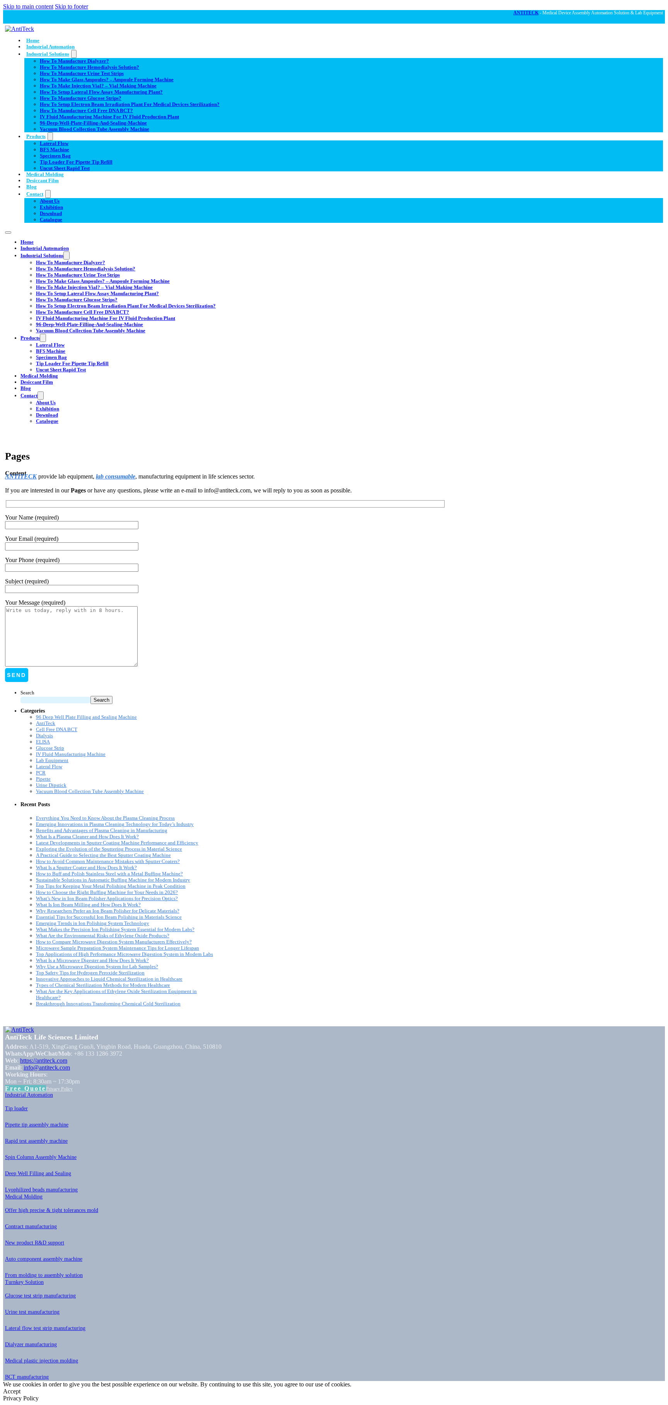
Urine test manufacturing (32, 1312)
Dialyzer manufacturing (31, 1344)
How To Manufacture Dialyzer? (74, 61)
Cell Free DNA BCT (56, 729)
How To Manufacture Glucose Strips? (80, 98)
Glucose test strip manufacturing (40, 1296)
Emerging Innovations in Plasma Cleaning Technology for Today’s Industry (115, 824)
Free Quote (25, 1088)
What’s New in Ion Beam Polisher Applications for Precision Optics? (107, 898)
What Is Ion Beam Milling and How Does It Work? (88, 905)
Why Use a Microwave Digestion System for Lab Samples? (97, 966)
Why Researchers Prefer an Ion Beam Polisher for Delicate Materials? (107, 911)
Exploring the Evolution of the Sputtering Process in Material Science (109, 849)
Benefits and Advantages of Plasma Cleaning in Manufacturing (101, 830)
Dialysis (44, 735)
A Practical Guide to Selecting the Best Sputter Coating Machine (103, 855)
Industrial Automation (50, 47)
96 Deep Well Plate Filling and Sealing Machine (86, 717)
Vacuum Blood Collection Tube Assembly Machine (94, 129)
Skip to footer (71, 6)
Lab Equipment (52, 760)
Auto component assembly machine (43, 1259)
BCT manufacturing (27, 1377)
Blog (31, 187)
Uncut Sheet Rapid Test (65, 168)
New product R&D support (34, 1243)
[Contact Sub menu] (48, 194)
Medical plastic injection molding (41, 1361)
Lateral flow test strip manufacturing (45, 1328)
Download (51, 213)
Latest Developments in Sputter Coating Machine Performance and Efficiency (117, 843)
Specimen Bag (55, 156)
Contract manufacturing (31, 1226)
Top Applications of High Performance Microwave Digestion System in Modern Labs (124, 954)
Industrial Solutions (47, 54)
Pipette (43, 779)
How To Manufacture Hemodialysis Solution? (89, 67)
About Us (50, 201)
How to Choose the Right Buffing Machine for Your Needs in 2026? (107, 892)
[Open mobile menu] (8, 232)
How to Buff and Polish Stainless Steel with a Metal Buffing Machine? (109, 874)
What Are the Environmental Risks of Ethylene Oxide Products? (102, 935)
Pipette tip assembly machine (36, 1125)
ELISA (43, 742)
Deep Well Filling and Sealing (38, 1173)
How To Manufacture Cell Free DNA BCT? (86, 110)
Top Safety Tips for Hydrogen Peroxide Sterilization (90, 973)
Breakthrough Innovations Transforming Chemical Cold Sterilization (108, 1004)
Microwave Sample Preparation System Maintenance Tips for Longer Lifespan (117, 948)
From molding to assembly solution (44, 1275)
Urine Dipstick (51, 785)
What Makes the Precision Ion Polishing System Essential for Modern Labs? (115, 929)
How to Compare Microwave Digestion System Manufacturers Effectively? (114, 942)
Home (32, 40)
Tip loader (16, 1108)
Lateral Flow (54, 143)
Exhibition (51, 207)
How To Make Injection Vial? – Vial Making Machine (98, 86)
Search (27, 693)
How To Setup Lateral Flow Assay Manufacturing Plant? (101, 92)
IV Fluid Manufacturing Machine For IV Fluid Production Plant (109, 117)
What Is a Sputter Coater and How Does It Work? (86, 867)
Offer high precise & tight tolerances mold (51, 1210)
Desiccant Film (42, 180)
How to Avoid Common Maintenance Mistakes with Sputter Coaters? (108, 861)
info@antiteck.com (47, 1067)
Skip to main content (28, 6)
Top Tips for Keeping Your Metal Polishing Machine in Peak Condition (111, 886)
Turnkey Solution (24, 1282)
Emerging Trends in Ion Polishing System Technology (92, 923)
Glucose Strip (50, 748)
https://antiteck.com (43, 1060)
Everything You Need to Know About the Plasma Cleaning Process (105, 818)
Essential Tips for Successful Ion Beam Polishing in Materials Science (109, 917)
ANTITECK (525, 12)
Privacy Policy (59, 1089)
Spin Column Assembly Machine (41, 1157)
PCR (41, 773)
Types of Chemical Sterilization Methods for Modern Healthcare (103, 985)
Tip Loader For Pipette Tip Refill (76, 162)
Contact (34, 194)
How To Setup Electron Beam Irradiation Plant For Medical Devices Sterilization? (130, 104)
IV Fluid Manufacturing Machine (71, 754)
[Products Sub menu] (50, 136)
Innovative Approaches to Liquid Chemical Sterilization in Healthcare (109, 979)
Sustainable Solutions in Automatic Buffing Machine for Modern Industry (113, 880)
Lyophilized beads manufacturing (41, 1190)
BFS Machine (54, 149)
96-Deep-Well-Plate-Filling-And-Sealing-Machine (93, 123)
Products (36, 136)
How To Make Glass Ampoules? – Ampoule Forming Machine (107, 79)
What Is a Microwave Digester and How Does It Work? (92, 960)
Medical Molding (45, 174)
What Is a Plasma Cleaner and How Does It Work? (87, 836)
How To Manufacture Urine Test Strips (82, 73)
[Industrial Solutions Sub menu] (74, 54)
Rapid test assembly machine (36, 1141)
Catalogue (51, 219)
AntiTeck (45, 723)
